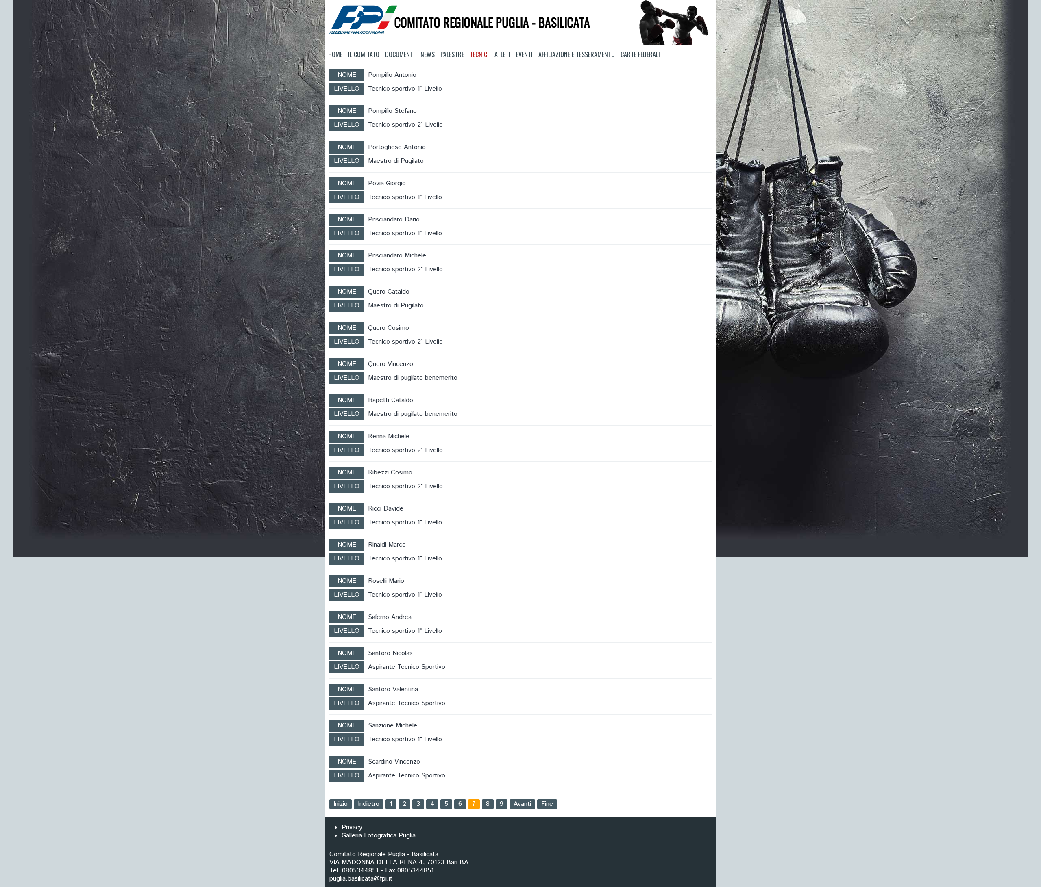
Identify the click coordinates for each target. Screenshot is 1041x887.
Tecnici (479, 54)
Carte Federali (640, 54)
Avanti (522, 804)
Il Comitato (363, 54)
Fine (547, 804)
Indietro (368, 804)
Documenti (400, 54)
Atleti (502, 54)
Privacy (352, 827)
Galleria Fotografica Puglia (379, 835)
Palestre (452, 54)
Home (335, 54)
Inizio (340, 804)
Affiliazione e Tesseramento (576, 54)
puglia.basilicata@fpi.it (360, 878)
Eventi (524, 54)
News (427, 54)
